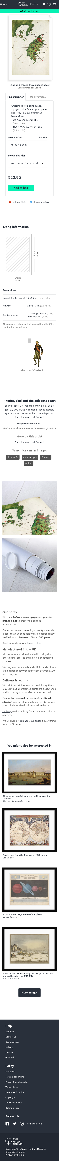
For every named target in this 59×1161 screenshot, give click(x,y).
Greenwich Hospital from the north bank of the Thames (26, 797)
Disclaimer (10, 1072)
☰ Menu (4, 4)
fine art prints (34, 643)
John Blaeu (8, 857)
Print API (9, 1155)
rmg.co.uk (37, 1123)
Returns (9, 1052)
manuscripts (30, 457)
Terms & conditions (14, 1077)
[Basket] (54, 4)
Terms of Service (13, 1103)
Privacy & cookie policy (16, 1082)
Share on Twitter (41, 202)
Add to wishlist (19, 202)
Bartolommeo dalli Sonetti (29, 88)
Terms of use (11, 1087)
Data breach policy (14, 1092)
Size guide (42, 137)
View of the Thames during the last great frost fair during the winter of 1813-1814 (28, 974)
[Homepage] (28, 4)
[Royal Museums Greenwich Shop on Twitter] (14, 1125)
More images (29, 992)
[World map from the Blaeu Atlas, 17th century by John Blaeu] (29, 830)
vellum (28, 463)
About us (9, 1032)
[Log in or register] (44, 4)
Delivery (7, 711)
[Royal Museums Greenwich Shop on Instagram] (22, 1125)
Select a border (16, 155)
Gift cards (10, 1058)
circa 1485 (12, 457)
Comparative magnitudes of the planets (23, 914)
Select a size (27, 137)
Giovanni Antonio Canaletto (16, 801)
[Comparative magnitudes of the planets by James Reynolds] (29, 890)
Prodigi (20, 1155)
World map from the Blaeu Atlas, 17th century (26, 855)
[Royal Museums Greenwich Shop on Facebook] (7, 1125)
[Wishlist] (49, 4)
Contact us (10, 1037)
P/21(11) (45, 457)
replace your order (30, 721)
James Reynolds (10, 917)
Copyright (10, 1098)
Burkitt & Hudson (11, 978)
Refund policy (12, 1108)
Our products (12, 1042)
